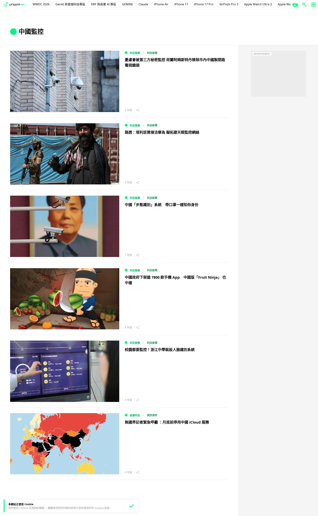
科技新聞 (152, 53)
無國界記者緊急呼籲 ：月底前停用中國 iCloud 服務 (167, 422)
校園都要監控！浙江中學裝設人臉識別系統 (160, 349)
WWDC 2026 (41, 4)
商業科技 (135, 415)
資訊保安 (152, 415)
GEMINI (127, 4)
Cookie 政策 (102, 508)
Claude (143, 4)
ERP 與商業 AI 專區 (103, 4)
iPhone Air (161, 4)
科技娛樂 (135, 53)
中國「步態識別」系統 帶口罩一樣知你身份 (161, 204)
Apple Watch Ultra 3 (258, 4)
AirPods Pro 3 (228, 4)
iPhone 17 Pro (203, 4)
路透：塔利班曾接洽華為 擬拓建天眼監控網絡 (162, 132)
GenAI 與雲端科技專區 (70, 4)
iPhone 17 (181, 4)
